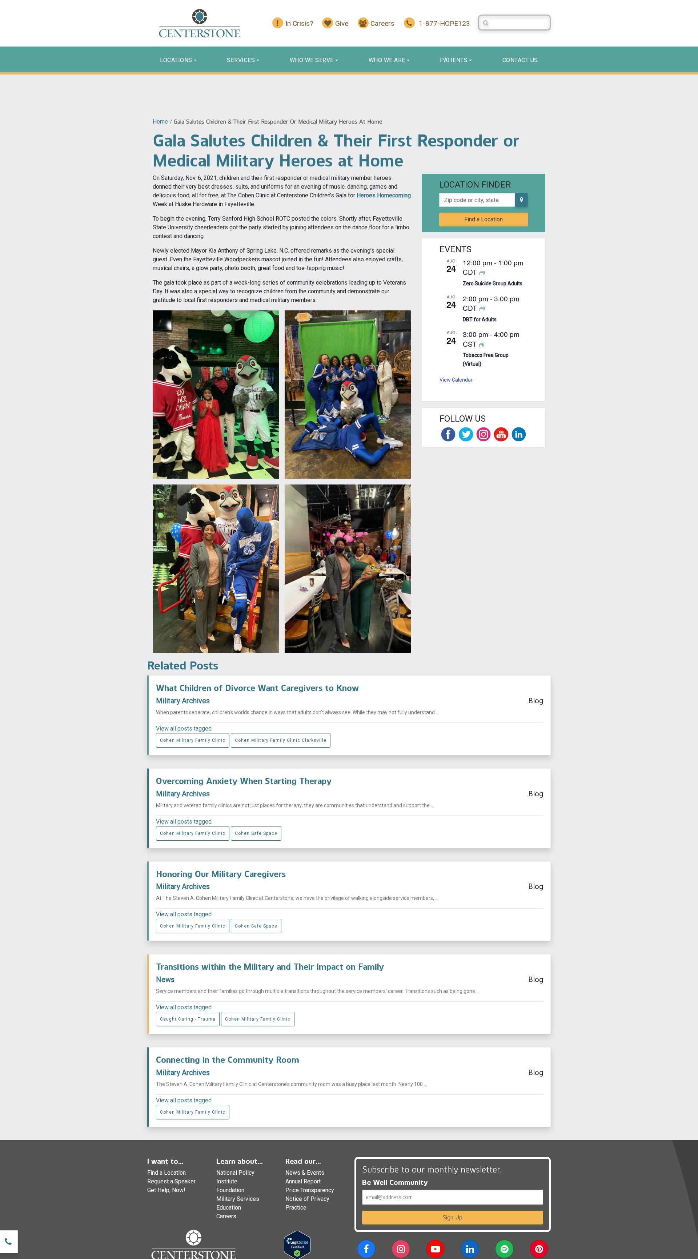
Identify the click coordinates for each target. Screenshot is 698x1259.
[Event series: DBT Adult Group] (482, 308)
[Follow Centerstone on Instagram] (483, 434)
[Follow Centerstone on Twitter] (465, 434)
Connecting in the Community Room (227, 1059)
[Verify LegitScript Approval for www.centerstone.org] (297, 1244)
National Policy (235, 1172)
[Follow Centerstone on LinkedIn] (519, 434)
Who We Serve (312, 60)
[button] (366, 1250)
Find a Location (483, 219)
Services (241, 60)
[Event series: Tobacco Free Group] (481, 344)
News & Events (304, 1172)
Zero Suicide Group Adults (492, 283)
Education (228, 1207)
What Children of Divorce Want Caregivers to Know (257, 688)
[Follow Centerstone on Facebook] (448, 434)
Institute (226, 1181)
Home (160, 121)
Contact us (520, 60)
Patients (454, 60)
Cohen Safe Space (256, 833)
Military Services (237, 1198)
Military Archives (183, 700)
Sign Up (452, 1217)
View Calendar (456, 380)
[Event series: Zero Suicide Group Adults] (482, 272)
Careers (226, 1216)
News (165, 979)
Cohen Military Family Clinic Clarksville (280, 740)
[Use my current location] (521, 200)
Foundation (230, 1190)
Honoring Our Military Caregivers (221, 874)
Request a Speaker (171, 1181)
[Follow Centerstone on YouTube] (501, 434)
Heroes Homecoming (384, 195)
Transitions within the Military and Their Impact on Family (270, 966)
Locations (176, 60)
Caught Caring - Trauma (188, 1019)
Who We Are (387, 60)
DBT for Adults (480, 319)
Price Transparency (309, 1190)
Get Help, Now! (166, 1190)
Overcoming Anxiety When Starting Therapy (244, 781)
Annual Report (303, 1181)
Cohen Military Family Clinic (192, 740)
